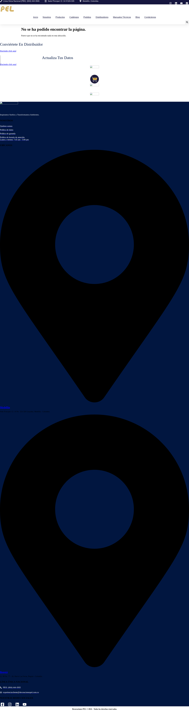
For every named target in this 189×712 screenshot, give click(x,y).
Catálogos (74, 17)
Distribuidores (102, 17)
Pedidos (87, 17)
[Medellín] (94, 401)
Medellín (5, 407)
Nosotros (47, 17)
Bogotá (4, 672)
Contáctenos (150, 17)
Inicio (35, 17)
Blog (138, 17)
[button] (187, 22)
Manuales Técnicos (122, 17)
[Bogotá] (94, 666)
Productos (60, 17)
